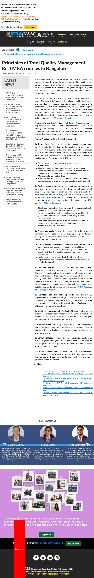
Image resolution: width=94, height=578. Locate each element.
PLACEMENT (41, 41)
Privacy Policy (34, 574)
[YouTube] (50, 557)
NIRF (20, 7)
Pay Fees (4, 11)
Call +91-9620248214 (49, 543)
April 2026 (15, 14)
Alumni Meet (20, 4)
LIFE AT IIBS (31, 41)
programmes (62, 34)
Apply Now (30, 27)
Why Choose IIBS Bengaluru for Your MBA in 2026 (14, 201)
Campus (84, 34)
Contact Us (62, 41)
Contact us (64, 574)
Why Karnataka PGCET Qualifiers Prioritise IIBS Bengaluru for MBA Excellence (14, 121)
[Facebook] (36, 557)
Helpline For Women (16, 11)
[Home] (17, 49)
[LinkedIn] (57, 557)
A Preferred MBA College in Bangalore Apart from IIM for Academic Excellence (15, 158)
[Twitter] (43, 557)
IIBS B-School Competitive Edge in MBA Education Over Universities (15, 96)
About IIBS (52, 41)
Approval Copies (29, 7)
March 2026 (23, 14)
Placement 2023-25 (8, 4)
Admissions (74, 34)
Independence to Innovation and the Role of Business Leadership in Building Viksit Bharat (15, 134)
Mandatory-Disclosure (9, 7)
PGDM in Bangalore (52, 203)
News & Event (31, 4)
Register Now (19, 549)
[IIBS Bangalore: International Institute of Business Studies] (30, 34)
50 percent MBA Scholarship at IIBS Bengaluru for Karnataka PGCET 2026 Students (14, 108)
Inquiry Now (73, 543)
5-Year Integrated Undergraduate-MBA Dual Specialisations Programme (15, 180)
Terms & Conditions (50, 574)
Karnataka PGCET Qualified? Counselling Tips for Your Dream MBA (15, 169)
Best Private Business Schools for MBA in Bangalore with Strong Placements (15, 147)
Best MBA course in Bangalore (60, 118)
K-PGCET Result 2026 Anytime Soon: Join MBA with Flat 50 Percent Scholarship (15, 191)
